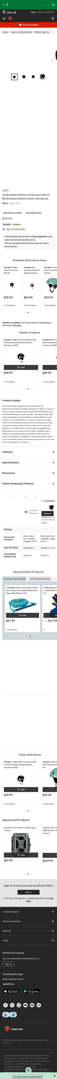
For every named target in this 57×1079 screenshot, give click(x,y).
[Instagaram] (19, 1005)
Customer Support (11, 912)
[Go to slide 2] (23, 77)
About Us (7, 931)
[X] (12, 1005)
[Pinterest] (32, 1005)
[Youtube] (25, 1005)
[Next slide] (53, 4)
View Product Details (12, 212)
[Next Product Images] (52, 60)
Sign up (8, 964)
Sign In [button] (28, 892)
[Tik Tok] (39, 1005)
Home (5, 31)
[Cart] (53, 18)
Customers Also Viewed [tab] (14, 579)
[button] (27, 312)
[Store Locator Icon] (4, 12)
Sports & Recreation (21, 31)
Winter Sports (41, 31)
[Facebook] (5, 1005)
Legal (5, 940)
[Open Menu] (4, 19)
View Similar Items (34, 212)
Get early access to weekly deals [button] (27, 1076)
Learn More (8, 983)
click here (16, 325)
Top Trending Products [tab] (40, 579)
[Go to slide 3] (33, 77)
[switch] (28, 512)
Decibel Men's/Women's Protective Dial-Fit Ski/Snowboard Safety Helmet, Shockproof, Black (25, 199)
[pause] (7, 4)
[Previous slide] (3, 4)
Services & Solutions (12, 921)
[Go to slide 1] (14, 77)
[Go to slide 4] (42, 77)
